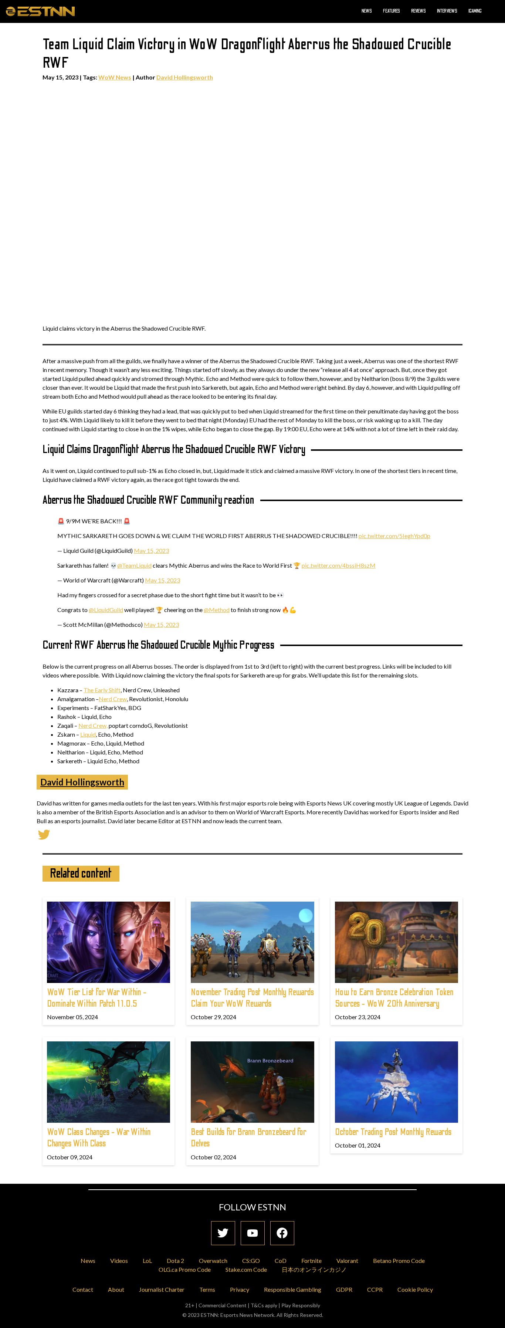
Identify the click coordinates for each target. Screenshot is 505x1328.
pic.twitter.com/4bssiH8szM (339, 565)
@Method (217, 609)
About (116, 1289)
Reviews (418, 11)
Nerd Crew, (93, 725)
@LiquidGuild (106, 609)
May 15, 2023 (151, 550)
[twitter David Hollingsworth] (44, 833)
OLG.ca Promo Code (185, 1269)
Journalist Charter (161, 1289)
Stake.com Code (246, 1269)
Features (391, 11)
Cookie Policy (415, 1289)
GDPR (344, 1289)
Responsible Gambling (292, 1289)
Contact (82, 1289)
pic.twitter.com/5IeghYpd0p (394, 535)
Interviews (447, 11)
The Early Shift (102, 689)
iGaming (475, 11)
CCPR (375, 1289)
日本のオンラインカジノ (314, 1269)
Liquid (88, 734)
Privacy (239, 1289)
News (367, 11)
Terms (207, 1289)
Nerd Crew (113, 698)
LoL (147, 1260)
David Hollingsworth (184, 77)
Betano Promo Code (399, 1260)
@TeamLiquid (134, 565)
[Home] (40, 11)
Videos (119, 1260)
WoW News (114, 77)
